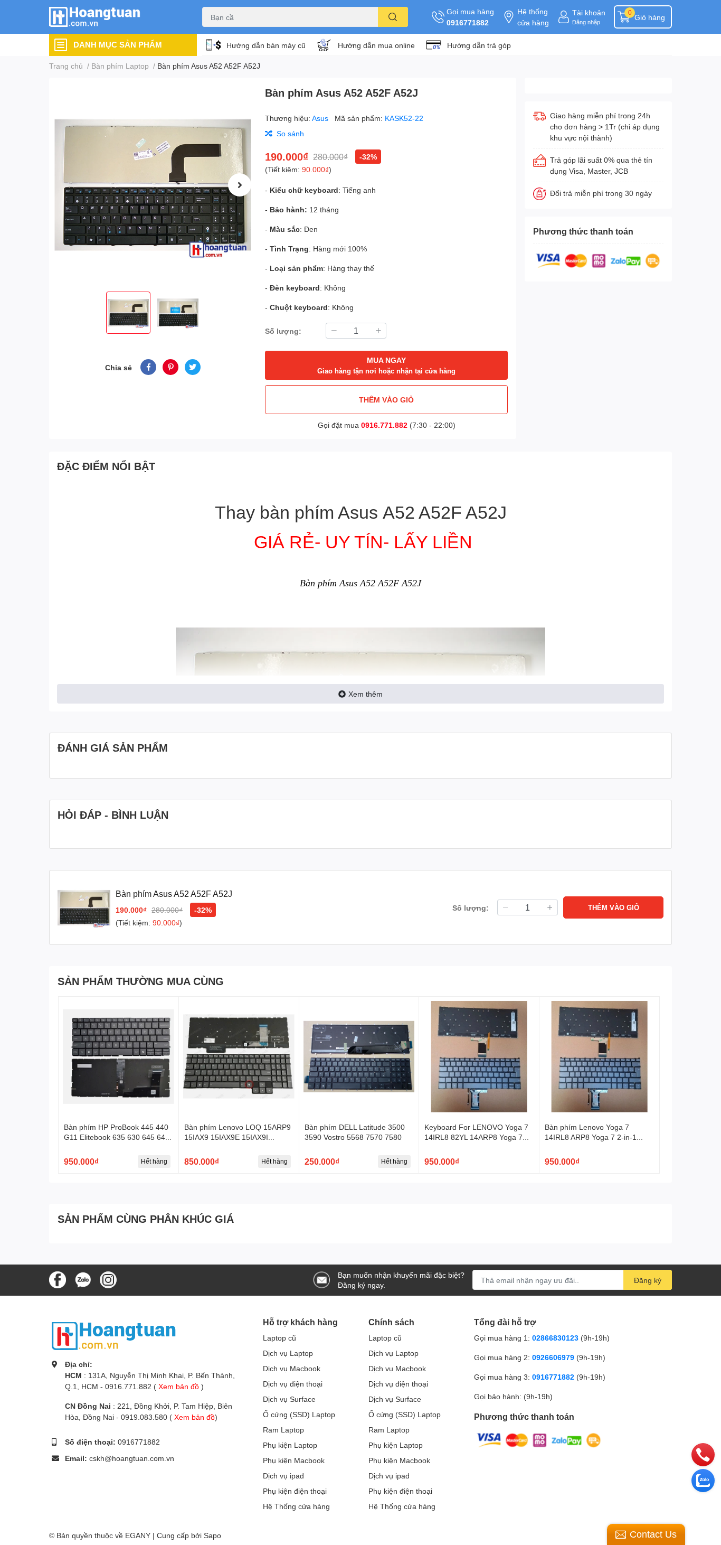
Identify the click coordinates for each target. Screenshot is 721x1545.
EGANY (137, 1535)
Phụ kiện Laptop (290, 1444)
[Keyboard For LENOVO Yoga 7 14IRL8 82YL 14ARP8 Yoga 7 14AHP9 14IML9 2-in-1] (479, 1056)
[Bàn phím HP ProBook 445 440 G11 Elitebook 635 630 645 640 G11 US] (118, 1056)
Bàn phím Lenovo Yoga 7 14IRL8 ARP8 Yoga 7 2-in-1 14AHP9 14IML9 (591, 1137)
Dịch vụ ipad (283, 1475)
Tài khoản (588, 12)
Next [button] (239, 184)
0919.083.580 (144, 1416)
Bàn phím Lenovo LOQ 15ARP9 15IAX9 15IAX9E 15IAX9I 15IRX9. (237, 1137)
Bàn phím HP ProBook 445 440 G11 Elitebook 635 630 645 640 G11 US (116, 1137)
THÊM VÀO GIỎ (386, 399)
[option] (152, 184)
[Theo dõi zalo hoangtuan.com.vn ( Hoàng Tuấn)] (82, 1279)
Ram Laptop (283, 1429)
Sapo (212, 1535)
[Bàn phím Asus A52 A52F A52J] (152, 184)
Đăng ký (647, 1280)
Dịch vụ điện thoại (292, 1383)
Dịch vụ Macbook (291, 1368)
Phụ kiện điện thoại (295, 1490)
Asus (321, 118)
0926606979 (553, 1357)
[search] (393, 17)
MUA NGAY (386, 365)
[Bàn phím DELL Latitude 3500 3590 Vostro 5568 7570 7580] (359, 1056)
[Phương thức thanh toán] (598, 259)
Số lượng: (283, 330)
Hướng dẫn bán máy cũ (266, 45)
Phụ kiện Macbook (294, 1460)
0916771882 (468, 22)
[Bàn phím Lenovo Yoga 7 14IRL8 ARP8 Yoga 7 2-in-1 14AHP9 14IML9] (599, 1056)
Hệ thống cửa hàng (533, 17)
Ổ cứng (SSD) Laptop (299, 1414)
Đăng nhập (586, 21)
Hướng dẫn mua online (376, 45)
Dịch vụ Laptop (288, 1353)
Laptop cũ (279, 1337)
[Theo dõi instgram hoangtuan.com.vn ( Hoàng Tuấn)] (108, 1279)
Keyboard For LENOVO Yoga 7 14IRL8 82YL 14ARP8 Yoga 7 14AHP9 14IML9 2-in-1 (476, 1137)
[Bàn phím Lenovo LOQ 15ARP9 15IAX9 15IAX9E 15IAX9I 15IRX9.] (239, 1056)
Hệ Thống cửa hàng (296, 1506)
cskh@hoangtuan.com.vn (131, 1458)
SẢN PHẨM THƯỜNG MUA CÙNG (141, 981)
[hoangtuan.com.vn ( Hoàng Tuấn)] (114, 17)
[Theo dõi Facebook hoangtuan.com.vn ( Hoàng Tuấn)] (57, 1279)
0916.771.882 (384, 424)
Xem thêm (365, 693)
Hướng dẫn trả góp (479, 45)
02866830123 (555, 1337)
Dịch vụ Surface (289, 1398)
